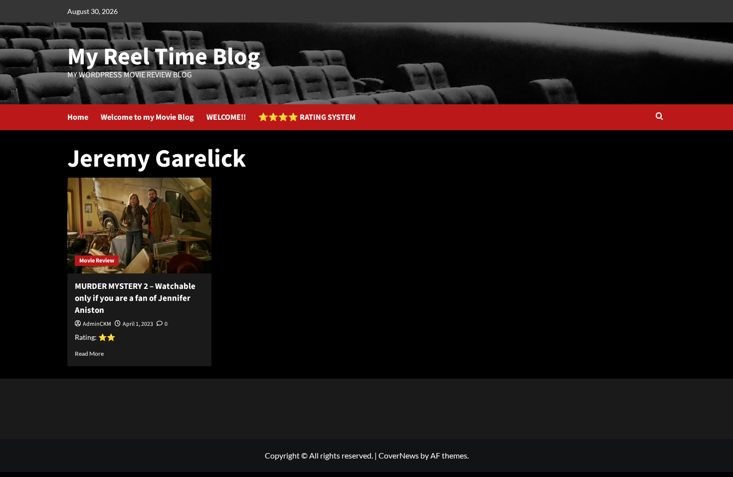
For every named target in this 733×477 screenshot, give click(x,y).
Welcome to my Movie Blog (147, 117)
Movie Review (96, 260)
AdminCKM (97, 324)
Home (77, 117)
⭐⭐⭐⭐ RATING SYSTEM (307, 117)
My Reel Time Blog (163, 57)
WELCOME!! (226, 117)
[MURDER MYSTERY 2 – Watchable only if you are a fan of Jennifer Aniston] (139, 226)
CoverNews (398, 455)
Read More (89, 353)
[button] (659, 117)
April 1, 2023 (138, 324)
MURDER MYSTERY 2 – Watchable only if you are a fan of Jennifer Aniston (135, 298)
